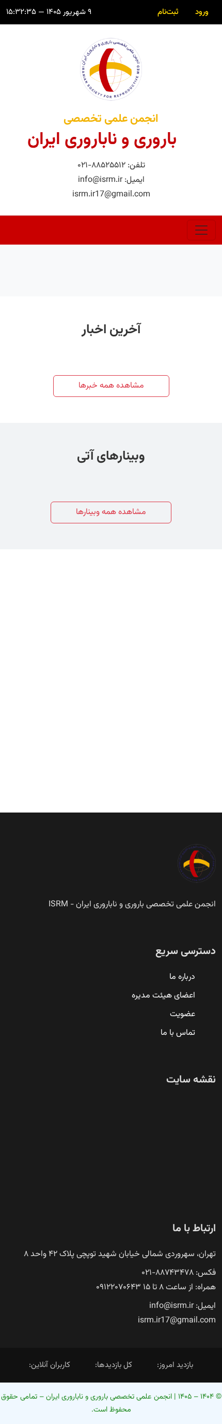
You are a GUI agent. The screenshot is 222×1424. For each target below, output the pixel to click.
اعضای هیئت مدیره (163, 995)
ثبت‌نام (168, 12)
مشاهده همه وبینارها (111, 512)
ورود (202, 12)
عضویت (182, 1014)
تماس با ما (178, 1033)
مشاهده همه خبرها (111, 385)
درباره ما (182, 977)
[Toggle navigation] (201, 230)
